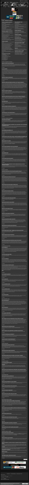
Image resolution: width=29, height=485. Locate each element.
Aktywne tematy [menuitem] (26, 2)
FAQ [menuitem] (1, 6)
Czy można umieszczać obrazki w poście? (6, 56)
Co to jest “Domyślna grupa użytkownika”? (19, 28)
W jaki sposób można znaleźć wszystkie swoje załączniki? (21, 49)
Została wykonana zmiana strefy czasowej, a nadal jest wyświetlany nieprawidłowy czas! (7, 35)
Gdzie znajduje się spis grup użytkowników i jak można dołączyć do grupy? (20, 25)
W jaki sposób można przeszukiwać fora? (19, 38)
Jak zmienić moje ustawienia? (5, 31)
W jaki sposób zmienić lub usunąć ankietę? (6, 46)
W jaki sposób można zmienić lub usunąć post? (7, 43)
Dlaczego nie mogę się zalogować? (5, 26)
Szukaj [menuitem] (3, 6)
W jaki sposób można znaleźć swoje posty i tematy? (20, 41)
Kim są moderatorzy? (17, 23)
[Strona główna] (14, 4)
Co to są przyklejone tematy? (5, 58)
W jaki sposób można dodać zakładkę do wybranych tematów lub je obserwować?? (20, 45)
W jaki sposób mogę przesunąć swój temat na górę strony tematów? (8, 52)
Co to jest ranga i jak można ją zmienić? (6, 38)
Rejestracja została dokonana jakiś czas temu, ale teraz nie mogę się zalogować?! (8, 27)
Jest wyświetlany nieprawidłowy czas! (6, 34)
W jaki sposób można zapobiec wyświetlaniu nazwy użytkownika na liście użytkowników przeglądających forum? (7, 33)
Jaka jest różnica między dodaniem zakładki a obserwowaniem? (19, 43)
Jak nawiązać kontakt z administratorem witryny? (20, 54)
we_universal (3, 477)
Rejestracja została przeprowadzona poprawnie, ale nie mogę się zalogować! (7, 25)
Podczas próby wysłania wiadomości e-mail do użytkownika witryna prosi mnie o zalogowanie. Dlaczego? (8, 39)
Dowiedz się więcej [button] (11, 484)
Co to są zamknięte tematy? (5, 59)
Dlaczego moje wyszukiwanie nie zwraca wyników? (20, 39)
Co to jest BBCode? (4, 54)
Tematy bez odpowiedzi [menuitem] (21, 2)
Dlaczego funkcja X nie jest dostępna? (19, 52)
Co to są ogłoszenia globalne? (5, 57)
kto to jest (6, 445)
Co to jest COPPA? (4, 23)
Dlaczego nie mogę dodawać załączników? (6, 47)
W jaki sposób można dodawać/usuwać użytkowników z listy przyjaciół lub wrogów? (21, 36)
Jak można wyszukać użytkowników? (18, 40)
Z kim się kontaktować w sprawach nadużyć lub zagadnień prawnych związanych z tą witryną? (21, 53)
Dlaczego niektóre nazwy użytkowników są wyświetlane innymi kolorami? (20, 27)
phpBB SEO (5, 478)
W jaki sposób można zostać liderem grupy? (19, 26)
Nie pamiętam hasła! (4, 28)
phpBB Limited (19, 433)
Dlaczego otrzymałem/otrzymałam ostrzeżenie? (7, 48)
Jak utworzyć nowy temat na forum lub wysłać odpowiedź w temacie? (8, 42)
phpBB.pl (10, 143)
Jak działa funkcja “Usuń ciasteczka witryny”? (6, 29)
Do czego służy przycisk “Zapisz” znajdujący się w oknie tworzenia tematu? (7, 50)
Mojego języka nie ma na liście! (5, 36)
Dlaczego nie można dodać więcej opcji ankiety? (7, 45)
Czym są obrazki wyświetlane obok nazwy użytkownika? (7, 37)
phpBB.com (13, 143)
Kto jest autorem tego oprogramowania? (19, 51)
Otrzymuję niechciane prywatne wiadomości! (19, 31)
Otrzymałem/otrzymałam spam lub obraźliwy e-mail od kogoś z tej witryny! (20, 32)
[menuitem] (4, 479)
